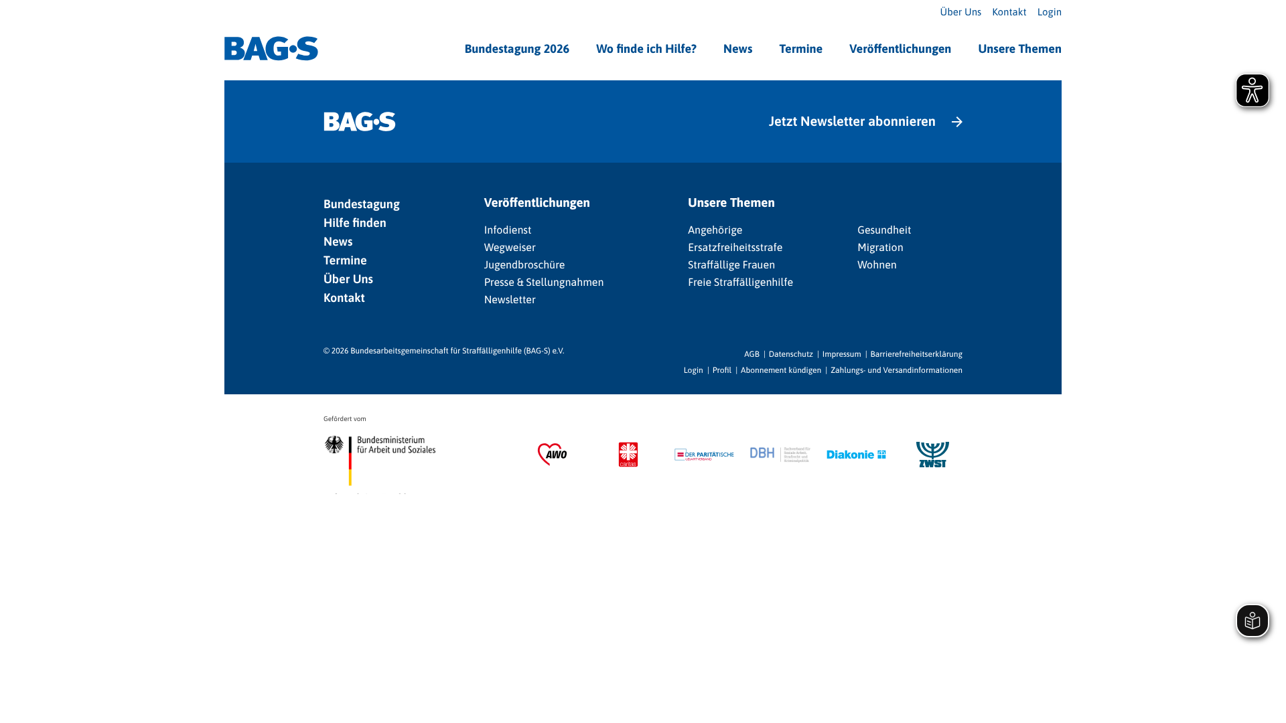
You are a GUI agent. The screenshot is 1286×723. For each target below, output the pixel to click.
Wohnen (877, 265)
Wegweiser (510, 248)
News (737, 49)
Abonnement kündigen (781, 370)
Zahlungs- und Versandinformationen (896, 370)
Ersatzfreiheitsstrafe (735, 248)
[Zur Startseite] (271, 48)
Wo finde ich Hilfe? (646, 49)
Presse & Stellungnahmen (544, 282)
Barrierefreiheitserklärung (916, 354)
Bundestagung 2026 (517, 49)
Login (1050, 12)
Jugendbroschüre (524, 265)
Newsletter (510, 300)
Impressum (842, 354)
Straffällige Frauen (731, 265)
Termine (801, 49)
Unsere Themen (1020, 49)
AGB (752, 354)
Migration (880, 248)
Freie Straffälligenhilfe (740, 282)
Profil (722, 370)
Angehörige (715, 230)
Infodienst (508, 230)
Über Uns (961, 12)
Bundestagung (362, 204)
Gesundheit (884, 230)
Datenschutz (791, 354)
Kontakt (1009, 12)
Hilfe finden (355, 223)
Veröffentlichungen (900, 49)
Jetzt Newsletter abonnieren (852, 121)
